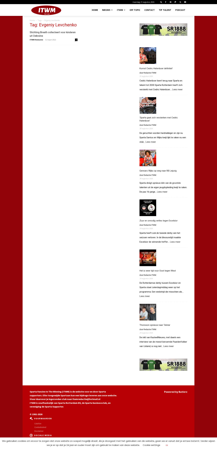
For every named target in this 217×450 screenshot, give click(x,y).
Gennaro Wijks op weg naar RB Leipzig (158, 170)
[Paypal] (175, 2)
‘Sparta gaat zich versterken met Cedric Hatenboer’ (159, 119)
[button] (161, 2)
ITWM (120, 10)
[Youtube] (185, 2)
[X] (180, 2)
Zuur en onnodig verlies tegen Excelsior (159, 220)
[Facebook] (165, 2)
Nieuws (106, 10)
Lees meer (177, 89)
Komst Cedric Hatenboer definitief (156, 68)
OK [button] (167, 445)
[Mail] (170, 2)
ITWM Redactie (36, 40)
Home (95, 10)
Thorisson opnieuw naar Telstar (155, 325)
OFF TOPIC (135, 10)
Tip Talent (165, 10)
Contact (149, 10)
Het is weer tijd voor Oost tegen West (158, 270)
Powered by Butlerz (175, 391)
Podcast (180, 10)
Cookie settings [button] (151, 445)
